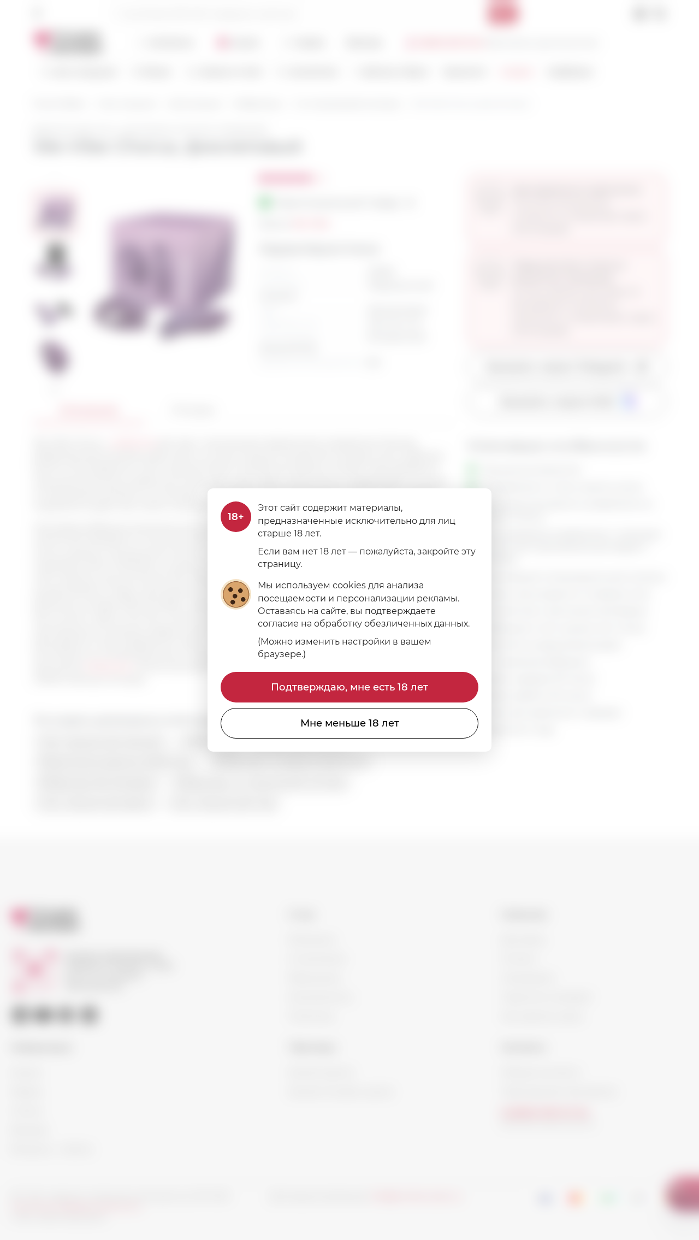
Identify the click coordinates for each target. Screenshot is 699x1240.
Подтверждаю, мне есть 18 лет (349, 687)
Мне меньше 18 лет (349, 723)
